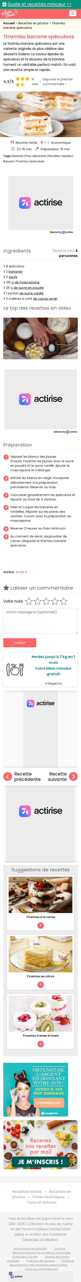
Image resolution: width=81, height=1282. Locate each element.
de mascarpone (27, 282)
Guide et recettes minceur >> (39, 4)
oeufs (13, 277)
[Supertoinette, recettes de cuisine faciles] (9, 13)
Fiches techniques (48, 1197)
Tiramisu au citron (40, 976)
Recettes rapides (60, 156)
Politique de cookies (41, 1261)
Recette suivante (57, 776)
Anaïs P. (22, 572)
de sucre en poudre (29, 288)
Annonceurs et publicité (30, 1248)
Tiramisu (22, 161)
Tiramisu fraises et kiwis (41, 1035)
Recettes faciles (27, 1191)
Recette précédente (27, 776)
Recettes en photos (33, 23)
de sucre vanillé (31, 293)
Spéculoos (37, 161)
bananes (15, 271)
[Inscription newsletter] (40, 1144)
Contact (59, 1248)
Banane (8, 161)
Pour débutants (35, 156)
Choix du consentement (41, 1269)
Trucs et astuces (42, 1202)
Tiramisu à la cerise (40, 917)
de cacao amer (45, 299)
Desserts (18, 156)
